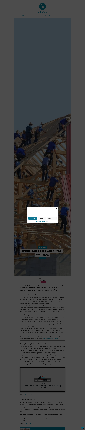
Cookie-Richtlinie (38, 221)
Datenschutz (43, 221)
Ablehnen (42, 218)
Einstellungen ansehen (52, 218)
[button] (56, 208)
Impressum (47, 221)
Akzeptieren (33, 218)
